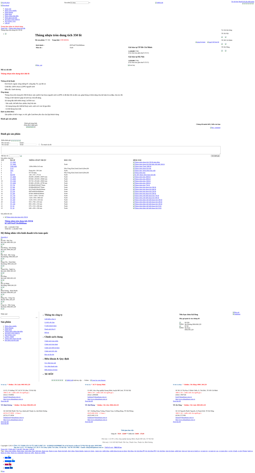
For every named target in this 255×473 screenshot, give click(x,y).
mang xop (98, 451)
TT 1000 (13, 183)
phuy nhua (71, 451)
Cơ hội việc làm (49, 322)
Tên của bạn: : (5, 143)
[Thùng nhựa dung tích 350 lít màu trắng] (146, 162)
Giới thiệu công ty (50, 319)
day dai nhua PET (150, 451)
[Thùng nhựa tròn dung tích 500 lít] (144, 187)
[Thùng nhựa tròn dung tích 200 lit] (144, 193)
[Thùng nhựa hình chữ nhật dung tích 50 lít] (147, 206)
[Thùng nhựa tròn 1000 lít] (142, 183)
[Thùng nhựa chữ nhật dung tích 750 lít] (146, 195)
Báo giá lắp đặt (49, 354)
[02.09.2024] (5, 2)
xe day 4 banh (232, 451)
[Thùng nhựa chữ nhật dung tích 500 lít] (146, 198)
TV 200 (12, 202)
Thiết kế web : (109, 447)
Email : (22, 143)
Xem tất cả (4, 237)
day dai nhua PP (139, 451)
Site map (25, 449)
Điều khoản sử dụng (51, 370)
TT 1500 (13, 181)
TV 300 (12, 200)
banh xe (250, 451)
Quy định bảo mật (50, 363)
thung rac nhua (5, 453)
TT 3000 (13, 177)
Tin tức (233, 1)
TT (11, 173)
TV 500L (13, 164)
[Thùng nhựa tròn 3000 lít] (142, 177)
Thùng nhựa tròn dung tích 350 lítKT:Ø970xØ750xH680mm (19, 222)
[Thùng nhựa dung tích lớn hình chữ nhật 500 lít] (149, 164)
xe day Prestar (242, 451)
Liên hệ (247, 1)
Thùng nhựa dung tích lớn (17, 28)
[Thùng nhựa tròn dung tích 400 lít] (144, 189)
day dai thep (161, 451)
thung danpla (79, 451)
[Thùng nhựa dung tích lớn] (142, 168)
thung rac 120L (29, 453)
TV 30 (12, 208)
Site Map (238, 1)
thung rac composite (17, 453)
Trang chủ (4, 28)
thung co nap (53, 451)
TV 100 (12, 204)
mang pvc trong (89, 451)
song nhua (28, 451)
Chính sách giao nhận (51, 341)
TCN (11, 168)
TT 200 (12, 193)
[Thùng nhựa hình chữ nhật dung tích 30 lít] (147, 208)
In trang (202, 42)
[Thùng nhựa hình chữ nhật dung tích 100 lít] (147, 204)
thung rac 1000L (40, 453)
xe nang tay (204, 451)
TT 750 (12, 185)
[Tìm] (89, 2)
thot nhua (131, 451)
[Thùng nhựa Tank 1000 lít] (142, 166)
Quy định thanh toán (51, 366)
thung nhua (20, 451)
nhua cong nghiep (10, 451)
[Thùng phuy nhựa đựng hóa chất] (144, 170)
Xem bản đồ (5, 401)
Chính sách (11, 449)
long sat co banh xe (194, 451)
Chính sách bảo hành (51, 344)
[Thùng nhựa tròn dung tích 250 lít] (144, 191)
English (251, 1)
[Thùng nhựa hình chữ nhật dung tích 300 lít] (147, 200)
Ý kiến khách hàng (50, 326)
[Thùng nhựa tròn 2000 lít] (142, 179)
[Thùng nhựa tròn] (139, 173)
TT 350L (13, 162)
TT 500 (12, 187)
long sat (184, 451)
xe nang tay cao (213, 451)
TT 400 (12, 189)
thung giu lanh (62, 451)
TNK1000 (13, 166)
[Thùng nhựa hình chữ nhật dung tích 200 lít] (147, 202)
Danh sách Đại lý (50, 329)
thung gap (45, 451)
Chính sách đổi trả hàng (52, 348)
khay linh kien (36, 451)
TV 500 (12, 198)
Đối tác (47, 332)
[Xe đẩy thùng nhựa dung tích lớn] (144, 175)
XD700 (12, 175)
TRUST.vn (118, 447)
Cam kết (19, 449)
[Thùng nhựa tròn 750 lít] (141, 185)
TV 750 (12, 195)
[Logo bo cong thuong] (97, 380)
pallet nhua (105, 451)
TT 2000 (13, 179)
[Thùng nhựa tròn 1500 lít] (142, 181)
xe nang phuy (223, 451)
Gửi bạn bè (215, 42)
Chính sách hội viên (51, 351)
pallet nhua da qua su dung (118, 451)
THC (11, 170)
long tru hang (170, 451)
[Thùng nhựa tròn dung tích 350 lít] (16, 217)
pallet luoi (178, 451)
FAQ (243, 1)
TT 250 (12, 191)
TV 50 (12, 206)
